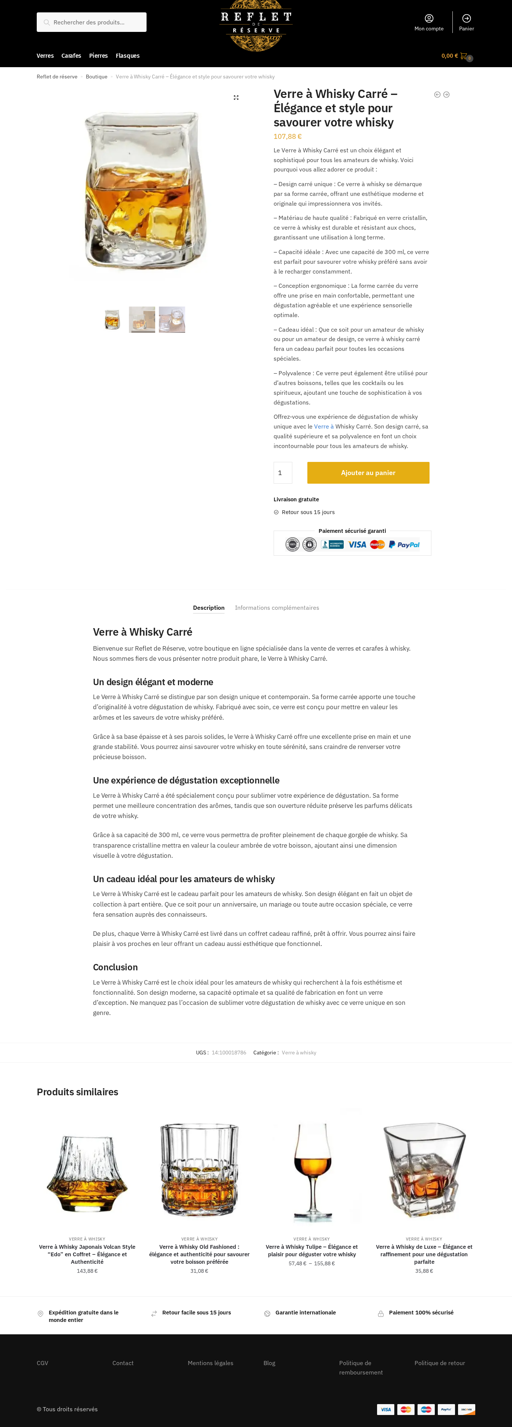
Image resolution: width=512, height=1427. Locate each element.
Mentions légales (211, 1363)
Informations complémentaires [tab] (277, 607)
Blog (269, 1363)
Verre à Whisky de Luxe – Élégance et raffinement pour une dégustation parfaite (424, 1254)
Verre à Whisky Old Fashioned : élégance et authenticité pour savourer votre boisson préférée (199, 1254)
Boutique (97, 76)
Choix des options (87, 1287)
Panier (466, 28)
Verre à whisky (299, 1052)
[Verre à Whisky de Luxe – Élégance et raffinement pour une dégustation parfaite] (424, 1168)
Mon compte (429, 28)
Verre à (324, 426)
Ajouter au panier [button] (199, 1287)
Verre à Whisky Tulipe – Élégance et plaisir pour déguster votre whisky (312, 1250)
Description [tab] (209, 607)
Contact (123, 1363)
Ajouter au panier (368, 472)
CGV (42, 1363)
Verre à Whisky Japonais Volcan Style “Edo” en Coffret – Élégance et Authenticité (87, 1254)
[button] (236, 98)
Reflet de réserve (57, 76)
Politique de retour (440, 1363)
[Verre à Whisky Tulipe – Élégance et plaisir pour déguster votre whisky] (311, 1168)
